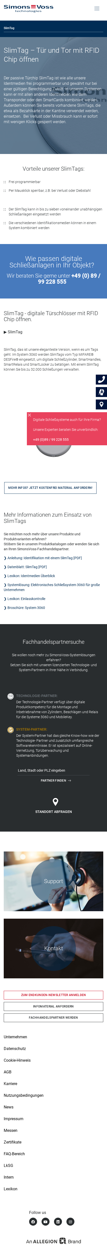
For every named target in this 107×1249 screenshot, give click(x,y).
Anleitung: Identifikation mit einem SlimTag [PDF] (44, 558)
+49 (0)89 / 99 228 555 (51, 440)
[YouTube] (46, 1222)
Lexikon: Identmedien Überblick (31, 576)
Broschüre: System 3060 (26, 608)
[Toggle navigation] (97, 5)
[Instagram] (70, 1222)
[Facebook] (33, 1222)
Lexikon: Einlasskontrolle (26, 599)
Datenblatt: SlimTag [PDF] (27, 567)
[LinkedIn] (58, 1222)
